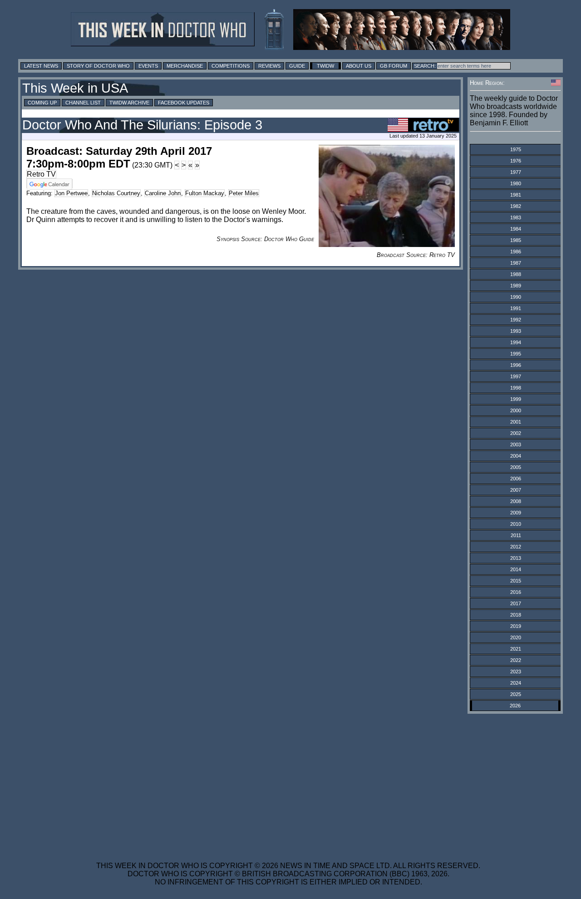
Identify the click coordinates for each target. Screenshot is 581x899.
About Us (358, 66)
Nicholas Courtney (116, 193)
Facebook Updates (183, 102)
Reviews (269, 66)
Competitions (231, 66)
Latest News (41, 66)
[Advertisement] (288, 781)
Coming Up (42, 102)
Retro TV (41, 174)
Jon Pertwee (71, 193)
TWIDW (325, 66)
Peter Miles (244, 193)
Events (148, 66)
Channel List (83, 102)
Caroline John (163, 193)
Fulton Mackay (204, 193)
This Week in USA (75, 88)
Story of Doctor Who (98, 66)
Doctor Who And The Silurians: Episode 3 (142, 125)
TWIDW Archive (129, 102)
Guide (297, 66)
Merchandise (185, 66)
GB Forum (393, 66)
